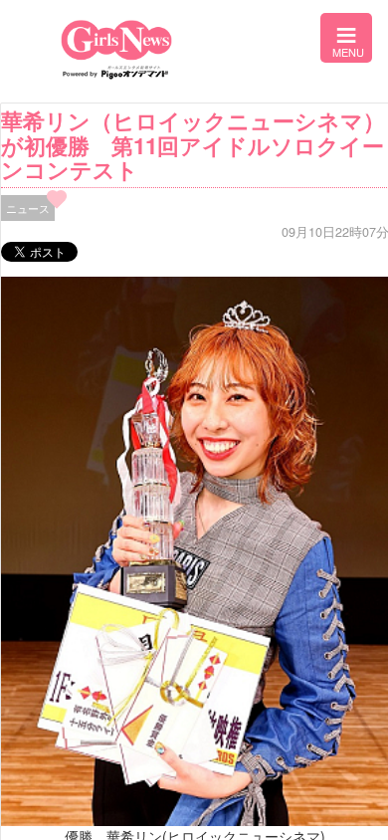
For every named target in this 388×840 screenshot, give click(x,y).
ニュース (28, 208)
